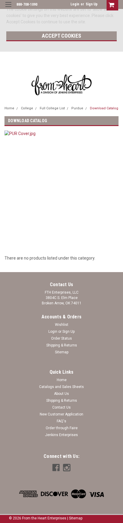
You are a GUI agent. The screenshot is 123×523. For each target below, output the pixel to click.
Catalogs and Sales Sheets (61, 387)
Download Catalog (104, 108)
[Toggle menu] (8, 8)
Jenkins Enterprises (61, 435)
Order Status (61, 338)
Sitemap (61, 352)
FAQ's (61, 421)
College (27, 108)
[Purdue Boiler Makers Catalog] (50, 189)
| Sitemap (74, 518)
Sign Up (92, 4)
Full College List (52, 108)
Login (74, 4)
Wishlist (61, 325)
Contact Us (61, 407)
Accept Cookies (61, 36)
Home (9, 108)
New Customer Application (61, 414)
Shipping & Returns (61, 345)
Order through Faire (62, 428)
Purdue (77, 108)
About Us (61, 394)
